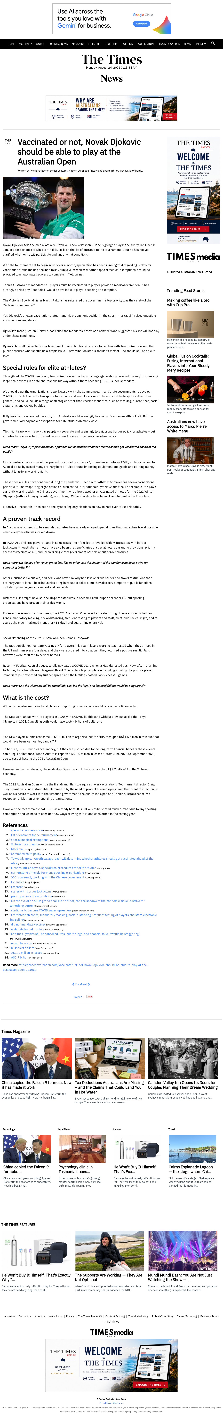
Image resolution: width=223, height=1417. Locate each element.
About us (40, 1316)
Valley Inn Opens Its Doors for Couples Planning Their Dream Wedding (183, 1085)
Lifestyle (94, 43)
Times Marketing (187, 1316)
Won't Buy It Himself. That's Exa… (135, 1169)
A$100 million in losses (86, 754)
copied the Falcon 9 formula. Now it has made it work (37, 1085)
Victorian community (18, 305)
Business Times (209, 1316)
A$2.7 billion (116, 769)
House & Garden (169, 43)
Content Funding (115, 1316)
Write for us (56, 1316)
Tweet (77, 997)
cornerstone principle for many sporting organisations (48, 873)
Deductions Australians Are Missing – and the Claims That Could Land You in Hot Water (109, 1087)
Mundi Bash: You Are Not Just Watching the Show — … (180, 1277)
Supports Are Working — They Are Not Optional (108, 1277)
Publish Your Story (163, 1316)
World (40, 43)
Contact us (25, 1316)
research (26, 507)
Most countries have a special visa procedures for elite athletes (45, 462)
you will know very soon (75, 245)
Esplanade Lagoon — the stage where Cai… (191, 1169)
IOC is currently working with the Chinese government (47, 877)
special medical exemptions (117, 270)
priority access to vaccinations (31, 896)
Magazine (78, 43)
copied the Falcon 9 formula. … (26, 1169)
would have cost (60, 721)
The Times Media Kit (90, 1316)
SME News (201, 43)
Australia (25, 43)
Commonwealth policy (124, 416)
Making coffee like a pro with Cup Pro (188, 303)
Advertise (9, 1316)
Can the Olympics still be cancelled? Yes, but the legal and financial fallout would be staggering (81, 686)
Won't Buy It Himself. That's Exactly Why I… (36, 1277)
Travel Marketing (138, 1316)
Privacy (70, 1316)
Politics (127, 43)
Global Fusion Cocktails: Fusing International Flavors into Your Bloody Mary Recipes (188, 363)
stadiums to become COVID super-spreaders (92, 598)
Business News (58, 43)
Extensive (9, 507)
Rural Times (112, 1321)
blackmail (103, 331)
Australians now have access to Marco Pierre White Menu (187, 426)
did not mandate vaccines (38, 646)
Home (11, 43)
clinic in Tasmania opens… (76, 1169)
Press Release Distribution (111, 1403)
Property (111, 43)
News (187, 43)
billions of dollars (86, 721)
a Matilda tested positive (116, 665)
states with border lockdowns (31, 891)
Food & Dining (146, 43)
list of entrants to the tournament (98, 250)
